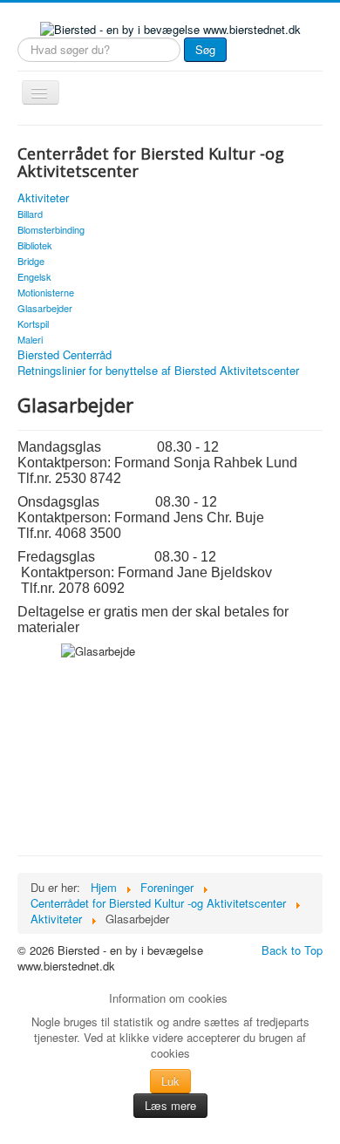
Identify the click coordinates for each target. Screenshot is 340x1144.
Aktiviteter (43, 198)
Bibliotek (34, 245)
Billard (30, 214)
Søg (205, 49)
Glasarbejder (44, 308)
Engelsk (34, 276)
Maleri (30, 339)
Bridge (30, 261)
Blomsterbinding (51, 229)
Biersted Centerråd (64, 355)
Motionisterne (45, 292)
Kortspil (33, 323)
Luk (170, 1080)
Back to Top (292, 950)
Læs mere (170, 1105)
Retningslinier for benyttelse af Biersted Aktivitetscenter (158, 370)
